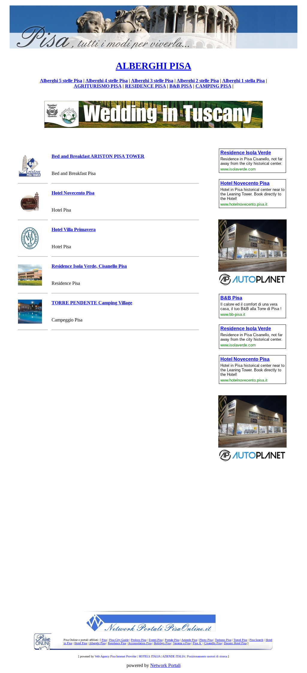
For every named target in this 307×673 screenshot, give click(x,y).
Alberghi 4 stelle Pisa (106, 80)
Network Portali (165, 665)
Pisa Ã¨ (197, 643)
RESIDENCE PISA (145, 86)
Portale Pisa (172, 639)
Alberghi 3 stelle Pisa (152, 80)
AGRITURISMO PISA (97, 86)
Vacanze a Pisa (181, 643)
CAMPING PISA (213, 86)
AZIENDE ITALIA (173, 656)
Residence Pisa (117, 643)
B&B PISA (180, 86)
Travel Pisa (240, 639)
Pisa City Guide (119, 639)
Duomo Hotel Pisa (235, 643)
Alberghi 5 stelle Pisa (61, 80)
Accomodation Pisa (139, 643)
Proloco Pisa (138, 639)
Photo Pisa (206, 639)
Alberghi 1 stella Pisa (243, 80)
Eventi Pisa (155, 639)
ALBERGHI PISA (153, 65)
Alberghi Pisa (97, 643)
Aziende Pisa (189, 639)
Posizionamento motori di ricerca (207, 656)
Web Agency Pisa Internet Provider (115, 656)
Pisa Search (256, 639)
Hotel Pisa (80, 643)
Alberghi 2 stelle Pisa (198, 80)
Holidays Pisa (162, 643)
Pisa (104, 639)
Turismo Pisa (223, 639)
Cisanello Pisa (213, 643)
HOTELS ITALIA (149, 656)
